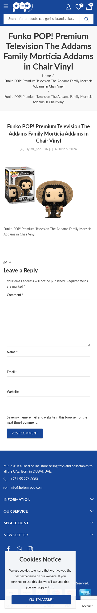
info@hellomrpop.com (27, 487)
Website (13, 392)
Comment (15, 295)
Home (46, 76)
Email (12, 372)
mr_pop (35, 149)
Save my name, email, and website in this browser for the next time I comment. (47, 420)
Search (86, 19)
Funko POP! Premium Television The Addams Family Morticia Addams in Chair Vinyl (48, 84)
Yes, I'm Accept (41, 599)
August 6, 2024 (66, 149)
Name (12, 352)
